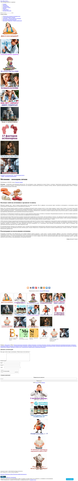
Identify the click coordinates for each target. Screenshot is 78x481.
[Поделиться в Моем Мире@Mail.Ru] (41, 288)
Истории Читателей (7, 10)
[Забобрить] (31, 288)
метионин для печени (27, 346)
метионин (49, 344)
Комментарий (3, 360)
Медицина (5, 5)
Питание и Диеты (6, 7)
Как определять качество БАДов (9, 19)
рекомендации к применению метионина (37, 347)
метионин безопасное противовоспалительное (61, 344)
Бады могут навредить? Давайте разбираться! (12, 20)
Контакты (2, 474)
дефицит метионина (32, 344)
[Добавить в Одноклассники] (44, 288)
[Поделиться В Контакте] (49, 288)
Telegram (47, 290)
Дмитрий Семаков (19, 182)
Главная (4, 4)
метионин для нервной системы (16, 346)
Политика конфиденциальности (20, 474)
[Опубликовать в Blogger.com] (28, 288)
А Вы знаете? (6, 9)
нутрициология (24, 347)
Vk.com (41, 290)
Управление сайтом (9, 474)
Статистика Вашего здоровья (9, 17)
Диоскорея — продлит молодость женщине (12, 18)
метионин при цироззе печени (49, 346)
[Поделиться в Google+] (36, 288)
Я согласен (70, 479)
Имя (1, 362)
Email (1, 365)
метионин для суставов (37, 346)
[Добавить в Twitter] (47, 288)
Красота (4, 8)
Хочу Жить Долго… (4, 1)
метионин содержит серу (16, 347)
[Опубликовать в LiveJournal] (39, 288)
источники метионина (41, 344)
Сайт (1, 367)
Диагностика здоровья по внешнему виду (11, 16)
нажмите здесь (33, 479)
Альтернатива (6, 6)
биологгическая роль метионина (20, 344)
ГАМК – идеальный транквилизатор (8, 176)
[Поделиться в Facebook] (33, 288)
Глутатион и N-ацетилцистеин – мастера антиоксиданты (12, 175)
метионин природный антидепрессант (64, 346)
